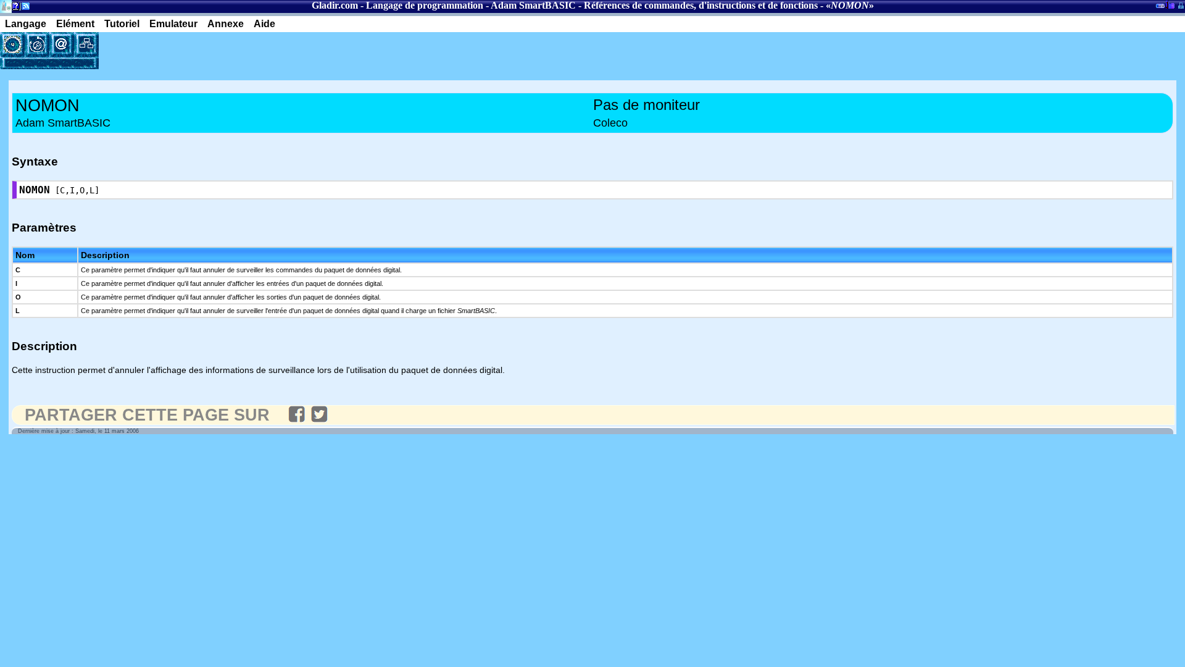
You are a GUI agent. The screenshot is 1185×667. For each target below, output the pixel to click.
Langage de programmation (424, 5)
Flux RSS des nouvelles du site (23, 8)
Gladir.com (335, 5)
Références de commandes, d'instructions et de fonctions (701, 5)
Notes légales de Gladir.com (14, 8)
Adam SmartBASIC (533, 5)
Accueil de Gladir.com (6, 5)
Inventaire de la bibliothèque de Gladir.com (1170, 4)
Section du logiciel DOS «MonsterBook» (1160, 8)
